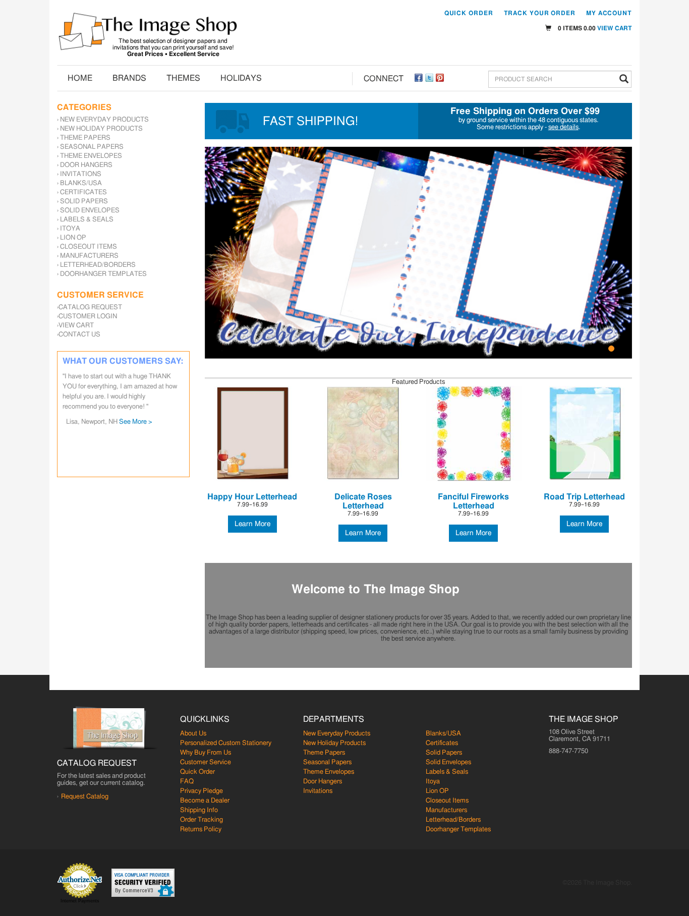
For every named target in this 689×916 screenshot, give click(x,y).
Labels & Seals (86, 219)
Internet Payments (80, 900)
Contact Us (79, 334)
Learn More (252, 524)
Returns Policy (200, 829)
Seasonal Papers (92, 147)
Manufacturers (89, 256)
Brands (129, 78)
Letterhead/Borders (98, 265)
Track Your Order (540, 13)
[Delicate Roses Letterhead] (363, 433)
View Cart (614, 28)
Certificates (83, 192)
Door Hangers (86, 165)
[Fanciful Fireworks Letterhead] (473, 433)
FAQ (187, 781)
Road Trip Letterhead (584, 497)
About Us (193, 733)
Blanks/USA (81, 183)
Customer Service (205, 762)
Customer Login (88, 316)
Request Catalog (84, 796)
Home (80, 78)
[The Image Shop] (148, 31)
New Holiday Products (101, 129)
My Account (609, 13)
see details (563, 127)
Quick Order (468, 13)
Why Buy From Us (205, 753)
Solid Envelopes (90, 210)
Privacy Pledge (201, 791)
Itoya (70, 228)
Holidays (241, 78)
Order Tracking (201, 820)
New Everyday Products (104, 120)
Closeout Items (88, 247)
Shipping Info (199, 810)
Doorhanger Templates (103, 274)
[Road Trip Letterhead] (584, 433)
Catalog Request (90, 307)
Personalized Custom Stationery (225, 743)
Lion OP (73, 238)
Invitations (80, 174)
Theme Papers (85, 138)
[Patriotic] (419, 253)
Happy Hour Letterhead (252, 497)
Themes (183, 78)
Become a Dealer (204, 800)
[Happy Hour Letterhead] (252, 433)
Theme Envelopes (91, 156)
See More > (135, 422)
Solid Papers (84, 201)
